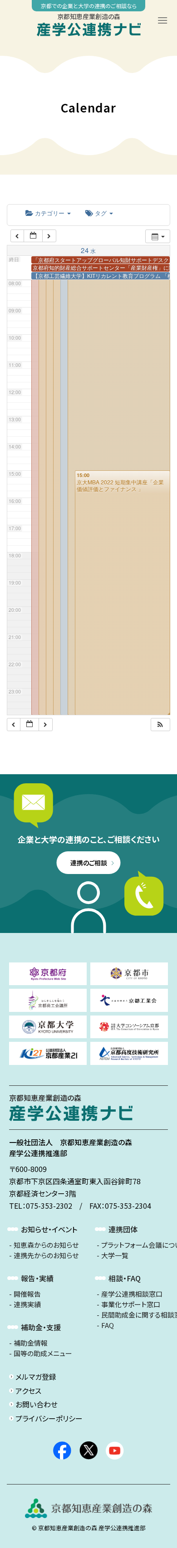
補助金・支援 (41, 1327)
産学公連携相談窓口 (131, 1294)
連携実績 (27, 1304)
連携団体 (123, 1229)
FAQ (107, 1325)
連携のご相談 (88, 862)
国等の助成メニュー (43, 1353)
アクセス (28, 1390)
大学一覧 (114, 1255)
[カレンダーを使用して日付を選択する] (33, 236)
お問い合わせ (36, 1404)
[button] (160, 724)
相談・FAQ (124, 1278)
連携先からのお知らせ (46, 1255)
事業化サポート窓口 (130, 1304)
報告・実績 (37, 1278)
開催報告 (27, 1294)
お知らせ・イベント (49, 1229)
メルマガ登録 (35, 1376)
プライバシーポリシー (49, 1418)
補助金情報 (31, 1343)
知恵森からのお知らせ (46, 1245)
